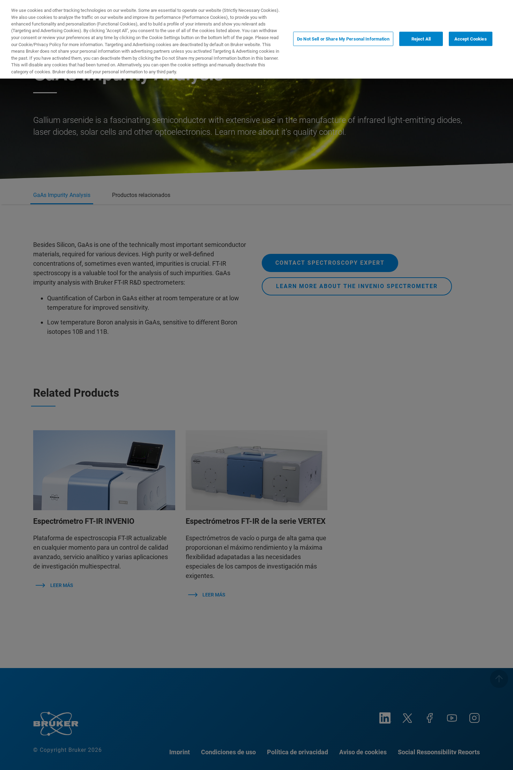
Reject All (421, 38)
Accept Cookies (470, 38)
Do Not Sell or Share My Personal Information (343, 38)
